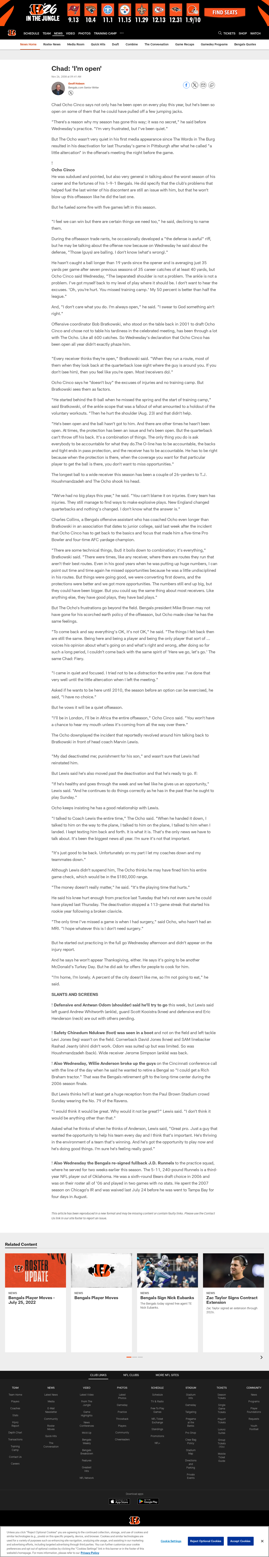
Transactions (15, 1439)
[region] (134, 1541)
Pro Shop (190, 1432)
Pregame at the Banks (191, 1422)
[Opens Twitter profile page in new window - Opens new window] (70, 92)
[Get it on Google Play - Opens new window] (148, 1503)
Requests (254, 1418)
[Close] (262, 1541)
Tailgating (190, 1411)
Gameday (122, 1404)
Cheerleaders (122, 1439)
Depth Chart (15, 1432)
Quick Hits (51, 1435)
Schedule (157, 1394)
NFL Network (87, 1477)
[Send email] (203, 87)
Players (15, 1401)
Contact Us (15, 1456)
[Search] (220, 33)
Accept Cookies (240, 1541)
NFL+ (157, 1442)
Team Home (15, 1394)
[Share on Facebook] (186, 87)
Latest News (51, 1394)
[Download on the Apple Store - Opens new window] (119, 1502)
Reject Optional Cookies (206, 1541)
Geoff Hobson (76, 83)
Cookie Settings (171, 1541)
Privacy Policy (90, 1552)
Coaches (15, 1408)
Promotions (157, 1435)
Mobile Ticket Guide (221, 1457)
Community (51, 1418)
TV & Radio (157, 1401)
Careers (15, 1463)
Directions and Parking (190, 1464)
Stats (15, 1415)
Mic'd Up (86, 1432)
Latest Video (87, 1394)
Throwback (122, 1418)
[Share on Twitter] (194, 87)
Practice (122, 1411)
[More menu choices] (121, 33)
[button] (129, 1357)
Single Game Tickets (222, 1408)
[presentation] (262, 1358)
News (254, 1394)
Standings (157, 1429)
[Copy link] (211, 85)
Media (51, 1401)
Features (86, 1460)
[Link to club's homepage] (12, 33)
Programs (254, 1401)
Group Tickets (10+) (222, 1443)
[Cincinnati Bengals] (134, 1521)
